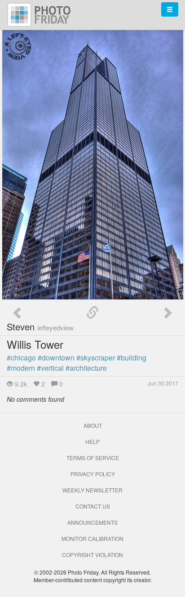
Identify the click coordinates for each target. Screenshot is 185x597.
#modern (21, 368)
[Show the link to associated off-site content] (92, 313)
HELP (92, 441)
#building (131, 357)
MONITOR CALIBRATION (92, 538)
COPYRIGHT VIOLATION (92, 554)
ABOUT (93, 425)
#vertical (50, 368)
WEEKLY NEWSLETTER (92, 490)
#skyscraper (95, 357)
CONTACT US (92, 506)
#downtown (56, 357)
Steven (40, 326)
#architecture (86, 368)
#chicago (21, 357)
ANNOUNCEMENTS (92, 522)
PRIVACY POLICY (92, 474)
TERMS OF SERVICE (92, 457)
